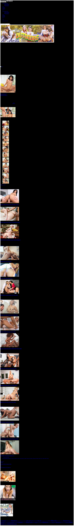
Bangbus (25, 520)
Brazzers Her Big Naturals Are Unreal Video (9, 315)
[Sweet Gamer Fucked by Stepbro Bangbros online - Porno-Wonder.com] (9, 1)
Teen (41, 458)
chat (13, 102)
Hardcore (31, 458)
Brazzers (57, 520)
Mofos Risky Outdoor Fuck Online (7, 422)
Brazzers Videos (6, 5)
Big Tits (39, 520)
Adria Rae (3, 458)
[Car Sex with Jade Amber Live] (9, 276)
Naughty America (6, 4)
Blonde (49, 520)
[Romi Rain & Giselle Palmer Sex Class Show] (9, 293)
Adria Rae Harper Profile (3, 93)
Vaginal (43, 458)
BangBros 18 (2, 461)
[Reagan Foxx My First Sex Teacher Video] (9, 366)
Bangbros (13, 103)
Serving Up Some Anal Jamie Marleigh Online (9, 438)
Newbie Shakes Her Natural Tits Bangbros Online (10, 222)
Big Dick (36, 520)
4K (0, 520)
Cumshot (25, 458)
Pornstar (67, 522)
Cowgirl (18, 458)
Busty (69, 520)
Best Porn (3, 8)
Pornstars (3, 7)
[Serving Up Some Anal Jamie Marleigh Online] (9, 437)
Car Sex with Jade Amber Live (6, 278)
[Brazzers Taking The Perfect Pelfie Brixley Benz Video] (9, 346)
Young (48, 458)
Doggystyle (28, 458)
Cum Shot (15, 522)
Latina (52, 522)
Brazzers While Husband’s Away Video (8, 331)
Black (47, 520)
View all (2, 188)
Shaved (40, 458)
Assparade (9, 520)
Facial (36, 522)
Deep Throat (24, 522)
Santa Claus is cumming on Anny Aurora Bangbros (10, 239)
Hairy (38, 522)
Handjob (40, 522)
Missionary (34, 458)
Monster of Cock (63, 522)
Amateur (3, 520)
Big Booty (32, 520)
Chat (3, 6)
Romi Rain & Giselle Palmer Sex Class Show (9, 295)
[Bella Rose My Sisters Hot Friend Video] (9, 400)
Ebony (34, 522)
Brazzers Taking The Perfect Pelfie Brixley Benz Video (11, 348)
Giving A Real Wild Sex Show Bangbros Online (9, 204)
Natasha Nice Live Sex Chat (5, 261)
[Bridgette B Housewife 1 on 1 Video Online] (9, 383)
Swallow (5, 523)
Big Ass (28, 520)
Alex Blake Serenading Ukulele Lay (7, 455)
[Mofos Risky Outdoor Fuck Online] (9, 420)
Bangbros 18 (10, 458)
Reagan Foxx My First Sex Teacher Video (8, 368)
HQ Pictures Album (3, 184)
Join (3, 9)
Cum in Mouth (22, 458)
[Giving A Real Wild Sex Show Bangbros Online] (9, 202)
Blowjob (13, 458)
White (46, 458)
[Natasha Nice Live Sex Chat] (9, 259)
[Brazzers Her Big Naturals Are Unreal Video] (9, 313)
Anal (7, 520)
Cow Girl (6, 522)
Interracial (49, 522)
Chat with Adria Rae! (3, 94)
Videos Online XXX (5, 3)
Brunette (15, 458)
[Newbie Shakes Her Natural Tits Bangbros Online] (9, 220)
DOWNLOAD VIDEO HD (3, 95)
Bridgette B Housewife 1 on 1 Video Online (8, 385)
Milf (55, 522)
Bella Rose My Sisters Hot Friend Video (8, 402)
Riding (37, 458)
